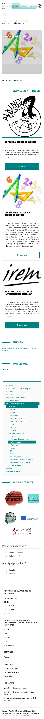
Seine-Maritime (9, 645)
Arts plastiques (15, 415)
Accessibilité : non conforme (12, 713)
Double (12, 573)
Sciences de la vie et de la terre (20, 463)
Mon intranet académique (13, 668)
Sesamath (5, 369)
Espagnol (13, 427)
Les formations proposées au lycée (18, 388)
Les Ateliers (10, 394)
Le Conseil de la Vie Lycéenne (16, 397)
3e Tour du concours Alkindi (20, 142)
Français (13, 430)
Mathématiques (15, 442)
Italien (12, 436)
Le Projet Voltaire (16, 466)
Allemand (13, 409)
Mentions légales (30, 711)
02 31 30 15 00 (12, 610)
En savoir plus (22, 166)
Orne (5, 641)
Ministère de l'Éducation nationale (15, 688)
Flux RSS (12, 711)
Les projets (6, 23)
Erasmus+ (13, 424)
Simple (12, 570)
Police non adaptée (16, 552)
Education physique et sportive (20, 421)
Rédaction (26, 713)
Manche (6, 637)
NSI (11, 451)
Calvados (7, 630)
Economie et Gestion (17, 418)
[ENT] (33, 498)
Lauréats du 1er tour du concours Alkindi (18, 213)
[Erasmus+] (29, 518)
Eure (5, 634)
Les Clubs (9, 391)
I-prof (6, 661)
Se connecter (35, 713)
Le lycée (9, 469)
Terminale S (15, 445)
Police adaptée (15, 556)
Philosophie (14, 454)
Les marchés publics (13, 472)
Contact (4, 711)
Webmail (7, 657)
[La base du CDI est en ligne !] (10, 518)
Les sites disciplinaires (11, 672)
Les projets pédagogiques (19, 21)
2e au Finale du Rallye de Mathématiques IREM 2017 (18, 292)
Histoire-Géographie (17, 433)
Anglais (12, 412)
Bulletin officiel (9, 676)
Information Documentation (19, 439)
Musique (13, 448)
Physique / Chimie (16, 457)
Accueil (4, 21)
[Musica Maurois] (14, 498)
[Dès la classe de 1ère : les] (22, 531)
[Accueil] (22, 6)
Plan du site (20, 711)
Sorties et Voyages (12, 400)
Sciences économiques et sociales (21, 460)
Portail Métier (8, 665)
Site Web (7, 613)
